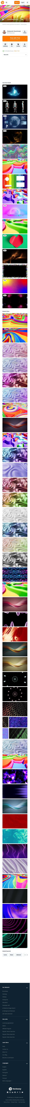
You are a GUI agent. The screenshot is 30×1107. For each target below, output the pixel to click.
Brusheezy (5, 1013)
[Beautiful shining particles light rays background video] (14, 255)
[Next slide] (23, 977)
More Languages (6, 1102)
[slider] (12, 19)
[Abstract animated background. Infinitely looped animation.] (14, 300)
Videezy (4, 1018)
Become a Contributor (8, 1079)
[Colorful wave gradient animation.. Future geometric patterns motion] (14, 320)
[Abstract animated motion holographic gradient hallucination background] (5, 744)
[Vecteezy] (2, 2)
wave (11, 976)
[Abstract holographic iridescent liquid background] (14, 151)
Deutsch (4, 1097)
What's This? (16, 51)
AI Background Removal (8, 1033)
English (4, 1089)
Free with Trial (15, 38)
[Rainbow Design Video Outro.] (14, 181)
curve (5, 976)
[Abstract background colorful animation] (14, 285)
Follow (24, 33)
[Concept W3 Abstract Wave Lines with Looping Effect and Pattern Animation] (14, 813)
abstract (18, 976)
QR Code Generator (7, 1035)
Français (4, 1100)
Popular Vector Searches (8, 1053)
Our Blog (4, 1076)
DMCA (4, 1047)
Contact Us (5, 1071)
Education (5, 1024)
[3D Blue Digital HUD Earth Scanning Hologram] (14, 121)
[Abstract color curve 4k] (14, 166)
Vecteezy (4, 1016)
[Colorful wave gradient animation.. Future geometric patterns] (14, 334)
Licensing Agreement (7, 1045)
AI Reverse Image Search (8, 1030)
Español (4, 1091)
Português (5, 1094)
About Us (4, 1074)
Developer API (6, 1027)
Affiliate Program (6, 1050)
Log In (22, 2)
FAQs (3, 1068)
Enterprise (5, 1021)
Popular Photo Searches (8, 1056)
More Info (6, 54)
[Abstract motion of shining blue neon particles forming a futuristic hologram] (14, 91)
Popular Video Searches (8, 1059)
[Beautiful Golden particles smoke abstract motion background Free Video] (14, 136)
